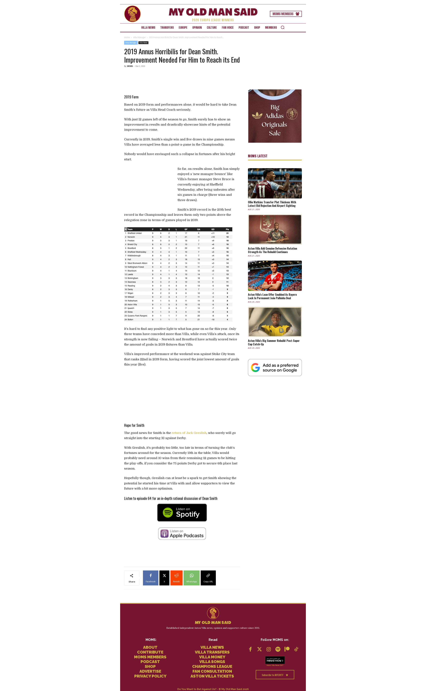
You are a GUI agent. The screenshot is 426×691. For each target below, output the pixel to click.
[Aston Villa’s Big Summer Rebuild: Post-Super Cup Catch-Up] (275, 322)
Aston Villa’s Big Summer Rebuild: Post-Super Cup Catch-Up (274, 342)
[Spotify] (278, 649)
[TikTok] (296, 649)
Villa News (143, 42)
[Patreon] (287, 649)
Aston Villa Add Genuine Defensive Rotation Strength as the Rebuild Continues (272, 250)
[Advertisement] (182, 78)
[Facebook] (250, 649)
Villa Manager (139, 37)
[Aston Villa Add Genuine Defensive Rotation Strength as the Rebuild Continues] (275, 229)
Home (127, 37)
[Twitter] (259, 649)
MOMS (130, 66)
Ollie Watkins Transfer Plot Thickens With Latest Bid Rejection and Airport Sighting (272, 203)
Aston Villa (271, 665)
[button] (283, 27)
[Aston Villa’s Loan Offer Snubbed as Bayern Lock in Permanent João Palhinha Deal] (275, 276)
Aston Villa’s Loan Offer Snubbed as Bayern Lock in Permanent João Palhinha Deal (272, 296)
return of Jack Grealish (189, 433)
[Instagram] (268, 649)
